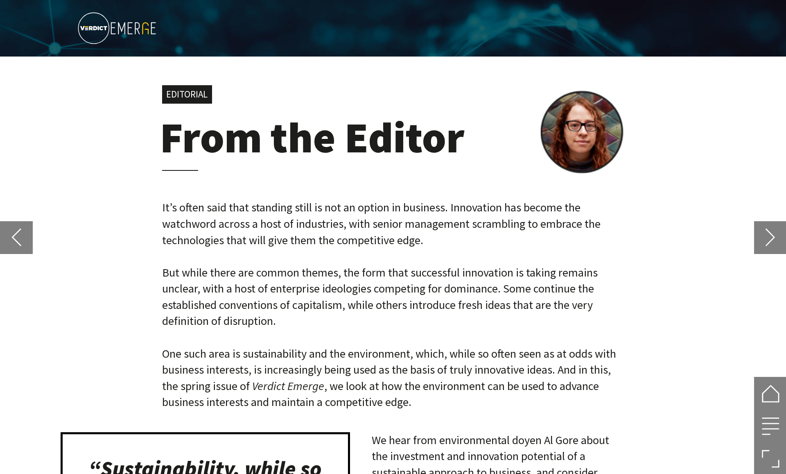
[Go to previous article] (16, 237)
